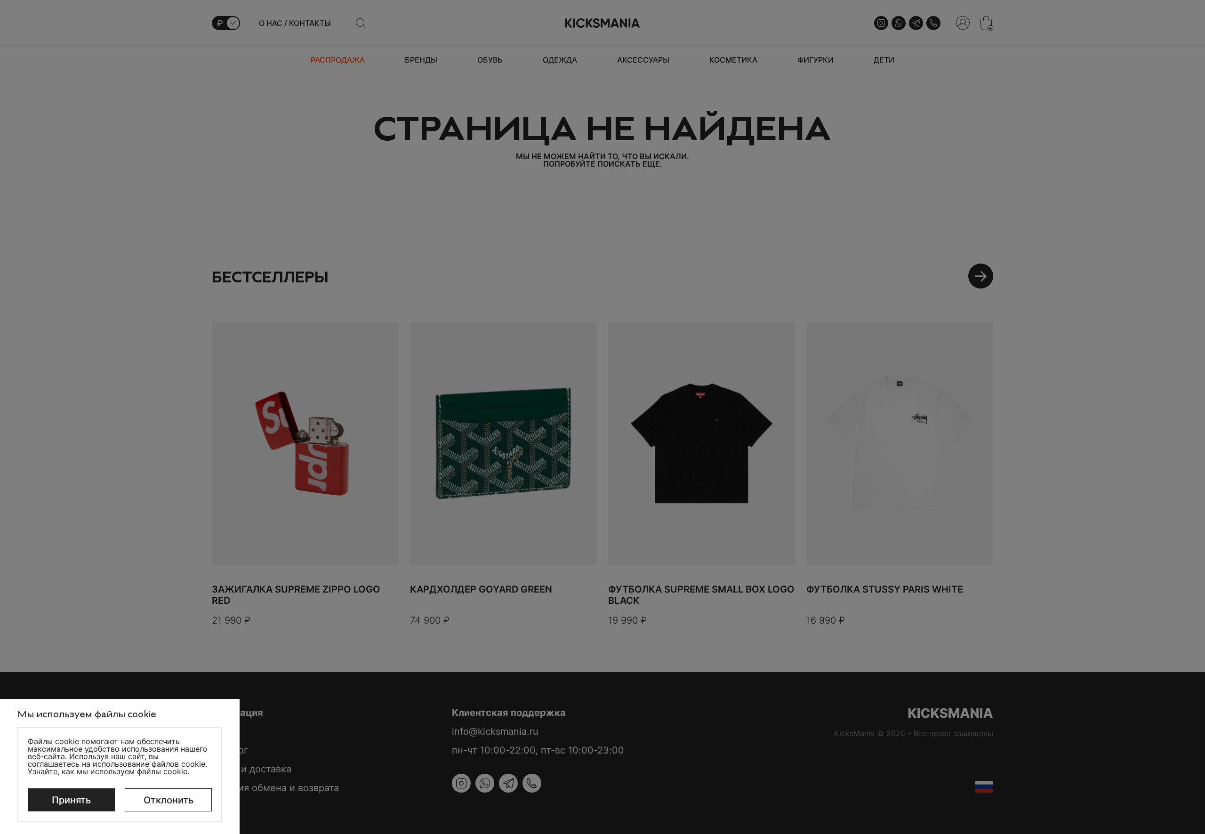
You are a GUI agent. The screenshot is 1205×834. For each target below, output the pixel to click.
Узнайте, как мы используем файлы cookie (107, 771)
